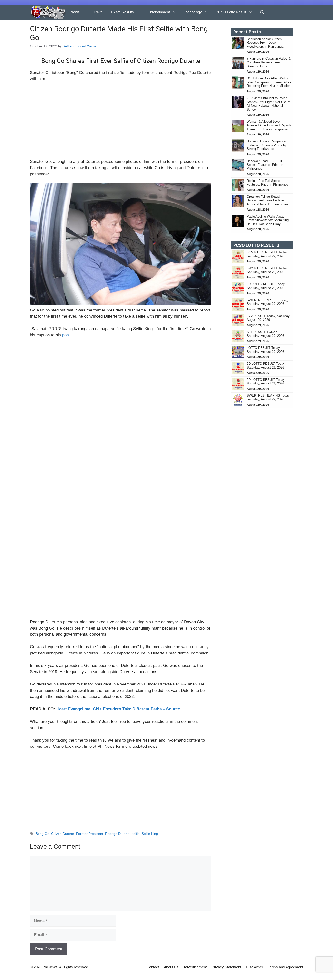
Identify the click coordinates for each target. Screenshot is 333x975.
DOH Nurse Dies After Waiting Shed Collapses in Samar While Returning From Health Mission (269, 82)
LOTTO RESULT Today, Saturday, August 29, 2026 (265, 349)
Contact (153, 967)
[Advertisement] (120, 122)
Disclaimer (254, 967)
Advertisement (195, 967)
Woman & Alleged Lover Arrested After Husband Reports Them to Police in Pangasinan (269, 125)
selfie (136, 834)
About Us (171, 967)
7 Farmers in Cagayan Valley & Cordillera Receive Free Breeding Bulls (269, 62)
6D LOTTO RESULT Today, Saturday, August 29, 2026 (266, 286)
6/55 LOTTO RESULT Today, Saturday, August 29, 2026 (267, 254)
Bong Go (42, 834)
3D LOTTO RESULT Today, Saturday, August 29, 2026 (266, 365)
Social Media (86, 46)
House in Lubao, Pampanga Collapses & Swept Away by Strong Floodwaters (266, 145)
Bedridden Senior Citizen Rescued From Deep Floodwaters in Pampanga (265, 42)
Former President (89, 834)
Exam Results (122, 12)
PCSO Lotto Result (231, 12)
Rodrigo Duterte (117, 834)
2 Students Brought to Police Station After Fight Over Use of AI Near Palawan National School (268, 103)
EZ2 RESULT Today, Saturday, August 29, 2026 (268, 318)
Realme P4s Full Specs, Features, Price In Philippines (267, 183)
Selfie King (150, 834)
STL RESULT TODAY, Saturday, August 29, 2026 (265, 334)
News (75, 12)
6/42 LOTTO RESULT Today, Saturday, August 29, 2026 (267, 270)
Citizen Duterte (62, 834)
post (66, 335)
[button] (262, 12)
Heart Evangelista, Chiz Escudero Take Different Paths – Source (118, 709)
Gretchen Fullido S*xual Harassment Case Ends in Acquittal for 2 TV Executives (267, 200)
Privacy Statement (226, 967)
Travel (98, 12)
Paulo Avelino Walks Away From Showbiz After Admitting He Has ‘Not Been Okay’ (268, 220)
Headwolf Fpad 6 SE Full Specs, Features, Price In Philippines (265, 164)
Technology (193, 12)
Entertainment (159, 12)
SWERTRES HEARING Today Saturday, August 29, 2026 (268, 397)
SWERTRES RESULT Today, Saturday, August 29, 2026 (267, 302)
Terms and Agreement (285, 967)
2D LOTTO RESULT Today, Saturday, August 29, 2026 (266, 381)
